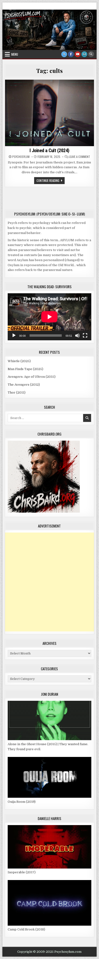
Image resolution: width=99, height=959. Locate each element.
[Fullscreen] (85, 335)
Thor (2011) (16, 392)
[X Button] (64, 54)
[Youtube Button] (77, 54)
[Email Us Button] (84, 54)
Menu (14, 54)
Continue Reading (51, 181)
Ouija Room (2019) (22, 801)
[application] (49, 316)
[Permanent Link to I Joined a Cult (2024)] (49, 113)
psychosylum (21, 156)
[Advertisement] (49, 582)
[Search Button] (91, 54)
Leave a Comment (79, 156)
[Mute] (77, 335)
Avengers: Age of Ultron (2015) (32, 376)
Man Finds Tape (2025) (25, 369)
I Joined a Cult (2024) (49, 150)
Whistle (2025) (19, 361)
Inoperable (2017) (22, 872)
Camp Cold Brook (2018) (26, 929)
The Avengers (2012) (24, 384)
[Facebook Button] (71, 54)
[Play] (14, 335)
